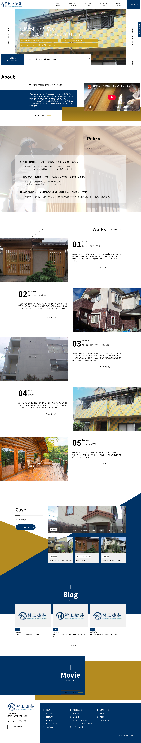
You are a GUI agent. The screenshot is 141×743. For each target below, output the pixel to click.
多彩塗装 (76, 713)
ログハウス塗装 (78, 727)
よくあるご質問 (51, 724)
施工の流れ (49, 717)
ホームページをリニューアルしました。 (49, 59)
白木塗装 (76, 717)
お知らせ (103, 713)
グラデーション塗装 (80, 720)
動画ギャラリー (105, 710)
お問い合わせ (134, 4)
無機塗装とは (77, 710)
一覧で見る (25, 527)
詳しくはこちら (39, 115)
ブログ (102, 717)
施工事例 (49, 720)
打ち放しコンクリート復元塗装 (83, 724)
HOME (48, 710)
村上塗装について (52, 713)
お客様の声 (49, 727)
